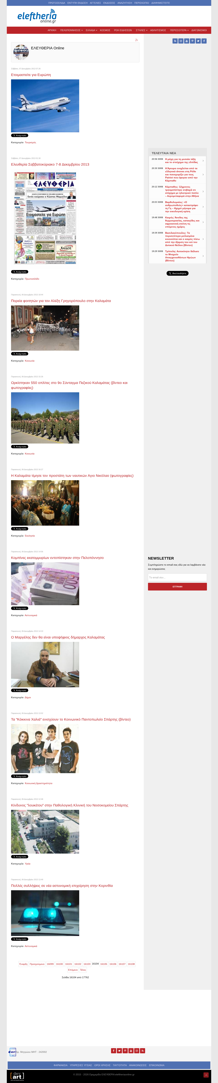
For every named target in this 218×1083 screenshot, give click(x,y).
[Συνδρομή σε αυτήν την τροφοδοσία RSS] (136, 40)
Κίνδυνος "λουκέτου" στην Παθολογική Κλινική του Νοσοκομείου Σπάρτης (69, 805)
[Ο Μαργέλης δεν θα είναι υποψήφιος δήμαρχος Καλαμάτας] (45, 664)
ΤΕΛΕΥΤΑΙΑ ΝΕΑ (164, 153)
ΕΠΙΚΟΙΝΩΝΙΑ (156, 1065)
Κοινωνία (29, 360)
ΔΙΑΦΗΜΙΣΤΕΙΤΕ (160, 3)
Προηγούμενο (37, 964)
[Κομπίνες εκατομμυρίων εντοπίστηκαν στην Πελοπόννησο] (45, 583)
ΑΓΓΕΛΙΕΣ (95, 3)
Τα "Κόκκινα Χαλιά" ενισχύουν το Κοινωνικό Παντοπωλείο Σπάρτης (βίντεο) (71, 719)
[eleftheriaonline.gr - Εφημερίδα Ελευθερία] (37, 16)
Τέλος (83, 969)
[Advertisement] (177, 359)
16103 (87, 964)
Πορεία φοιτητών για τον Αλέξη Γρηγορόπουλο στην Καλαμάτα (61, 301)
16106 (113, 964)
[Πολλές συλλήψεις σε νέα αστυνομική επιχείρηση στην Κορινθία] (45, 912)
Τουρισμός (30, 142)
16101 (68, 964)
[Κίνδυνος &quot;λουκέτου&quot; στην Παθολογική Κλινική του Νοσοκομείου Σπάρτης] (45, 831)
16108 (131, 964)
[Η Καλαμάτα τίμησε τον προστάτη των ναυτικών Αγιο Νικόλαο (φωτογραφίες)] (45, 502)
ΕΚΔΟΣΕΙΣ (109, 3)
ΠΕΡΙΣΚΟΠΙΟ (141, 3)
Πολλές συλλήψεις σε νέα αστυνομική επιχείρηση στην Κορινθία (62, 886)
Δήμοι (28, 697)
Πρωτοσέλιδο (32, 278)
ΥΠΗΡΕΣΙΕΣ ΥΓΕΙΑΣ (81, 1065)
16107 (122, 964)
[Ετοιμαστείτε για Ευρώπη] (45, 105)
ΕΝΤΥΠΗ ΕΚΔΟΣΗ (77, 3)
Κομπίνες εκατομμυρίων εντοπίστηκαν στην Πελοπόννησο (57, 558)
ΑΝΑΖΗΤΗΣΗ (125, 3)
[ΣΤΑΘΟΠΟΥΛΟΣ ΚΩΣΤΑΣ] (17, 1076)
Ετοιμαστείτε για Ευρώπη (31, 75)
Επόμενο (73, 969)
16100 (59, 964)
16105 (103, 964)
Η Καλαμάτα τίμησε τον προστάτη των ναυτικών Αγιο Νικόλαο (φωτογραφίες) (72, 475)
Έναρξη (23, 964)
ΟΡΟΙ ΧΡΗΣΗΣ (102, 1065)
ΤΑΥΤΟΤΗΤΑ (120, 1065)
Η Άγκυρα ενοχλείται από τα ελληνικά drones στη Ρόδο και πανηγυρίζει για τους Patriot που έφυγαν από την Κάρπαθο (181, 174)
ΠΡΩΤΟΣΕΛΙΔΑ (56, 3)
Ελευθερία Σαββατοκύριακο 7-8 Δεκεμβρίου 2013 (50, 164)
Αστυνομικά (31, 615)
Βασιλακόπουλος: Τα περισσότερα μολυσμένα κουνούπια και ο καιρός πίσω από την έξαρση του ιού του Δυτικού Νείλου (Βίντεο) (182, 239)
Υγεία (27, 863)
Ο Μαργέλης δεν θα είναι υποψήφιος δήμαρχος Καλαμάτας (58, 637)
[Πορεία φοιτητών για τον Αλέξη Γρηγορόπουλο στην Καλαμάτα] (45, 327)
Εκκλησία (30, 535)
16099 (50, 964)
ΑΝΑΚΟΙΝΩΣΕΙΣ (138, 1065)
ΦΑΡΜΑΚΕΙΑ (60, 1065)
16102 (77, 964)
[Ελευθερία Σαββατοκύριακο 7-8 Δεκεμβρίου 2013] (45, 218)
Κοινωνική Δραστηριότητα (38, 783)
